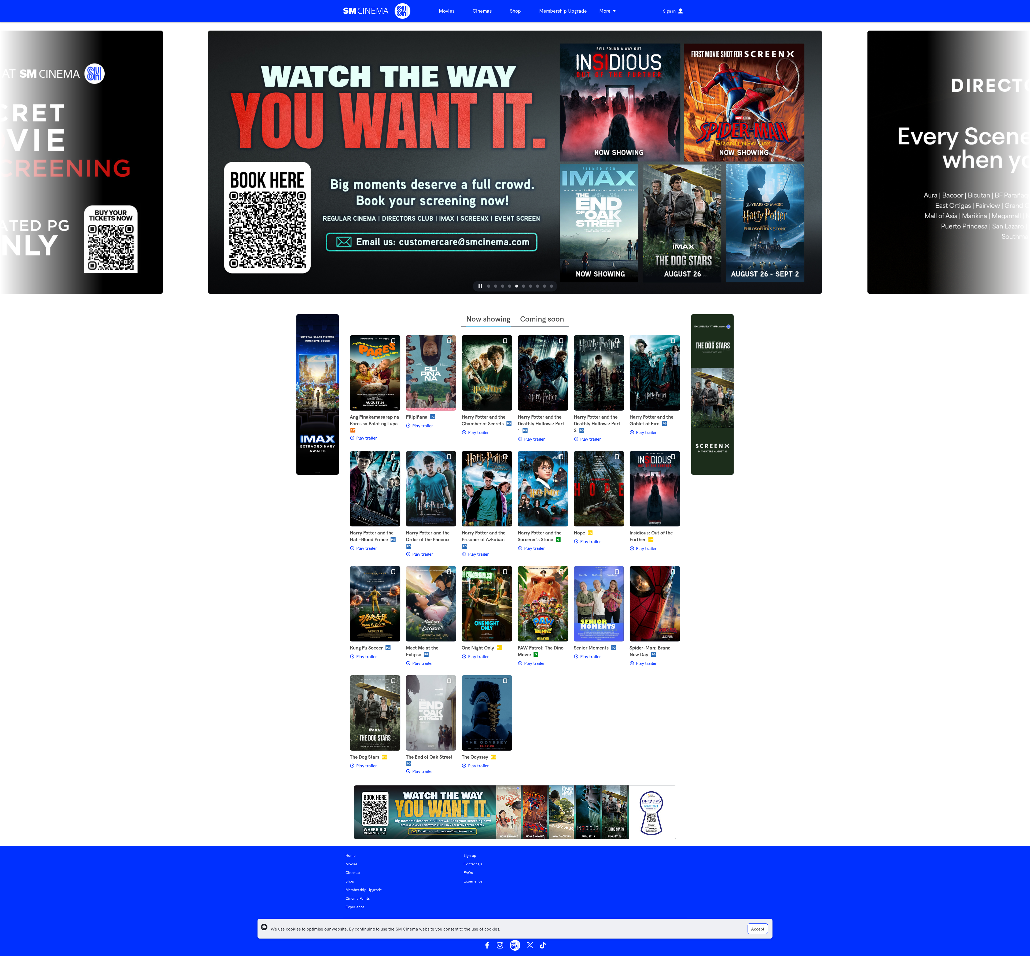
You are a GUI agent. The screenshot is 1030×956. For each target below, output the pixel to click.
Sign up (470, 855)
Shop (515, 11)
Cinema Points (357, 898)
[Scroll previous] (181, 162)
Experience (354, 907)
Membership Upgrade (563, 11)
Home (350, 855)
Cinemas (482, 11)
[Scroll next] (849, 162)
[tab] (484, 286)
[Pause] (476, 286)
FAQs (468, 872)
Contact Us (473, 864)
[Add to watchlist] (393, 341)
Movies (446, 11)
